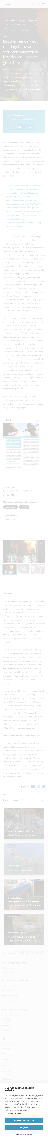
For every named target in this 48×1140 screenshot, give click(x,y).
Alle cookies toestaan (24, 1120)
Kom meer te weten (13, 1113)
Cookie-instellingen (24, 1134)
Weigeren (24, 1127)
